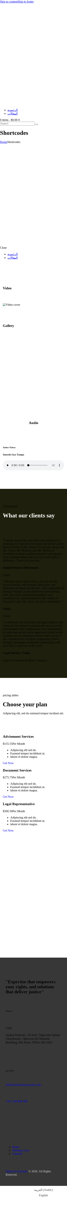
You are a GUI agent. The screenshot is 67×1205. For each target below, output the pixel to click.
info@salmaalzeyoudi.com (23, 1085)
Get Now (8, 763)
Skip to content (9, 1)
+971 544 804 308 (16, 1101)
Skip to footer (26, 1)
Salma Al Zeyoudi (16, 1171)
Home (3, 142)
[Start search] (36, 124)
